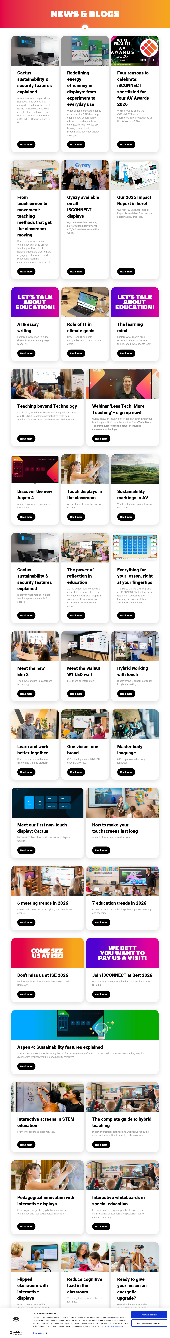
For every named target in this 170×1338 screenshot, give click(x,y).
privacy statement (115, 1326)
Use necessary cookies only (149, 1323)
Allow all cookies (149, 1315)
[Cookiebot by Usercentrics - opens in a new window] (16, 1333)
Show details (38, 1333)
